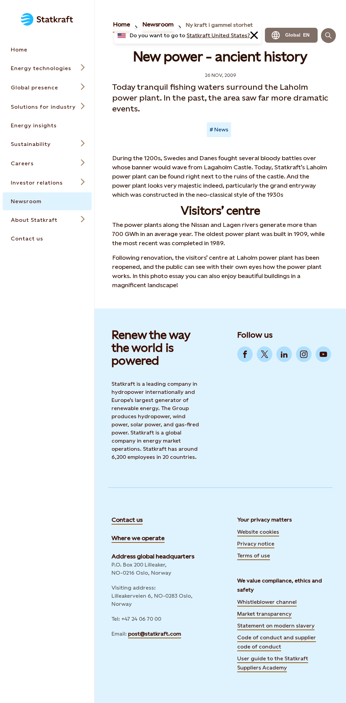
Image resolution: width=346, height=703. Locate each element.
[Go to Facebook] (245, 354)
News (221, 129)
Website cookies (258, 532)
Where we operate (138, 537)
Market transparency (264, 614)
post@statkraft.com (154, 634)
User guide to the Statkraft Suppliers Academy (272, 663)
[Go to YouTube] (323, 354)
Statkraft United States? (218, 35)
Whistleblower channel (267, 602)
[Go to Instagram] (304, 354)
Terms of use (253, 555)
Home (121, 24)
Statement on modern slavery (276, 625)
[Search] (328, 35)
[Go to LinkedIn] (284, 354)
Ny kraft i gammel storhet (219, 25)
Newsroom (158, 24)
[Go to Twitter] (264, 354)
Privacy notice (255, 543)
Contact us (127, 519)
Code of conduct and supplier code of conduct (276, 642)
